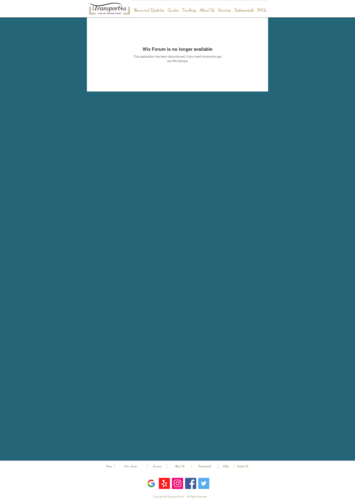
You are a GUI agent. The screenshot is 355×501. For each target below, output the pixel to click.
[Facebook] (190, 483)
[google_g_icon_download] (151, 483)
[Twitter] (203, 483)
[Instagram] (177, 483)
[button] (180, 496)
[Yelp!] (164, 483)
